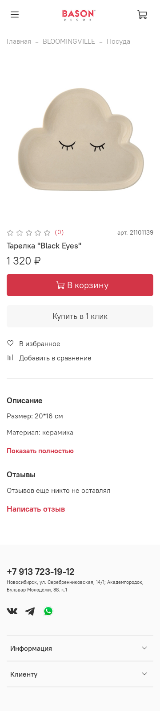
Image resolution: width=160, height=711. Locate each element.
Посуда (118, 41)
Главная (19, 41)
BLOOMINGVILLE (69, 41)
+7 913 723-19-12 (41, 572)
